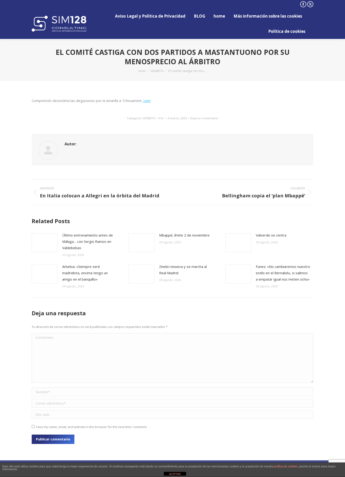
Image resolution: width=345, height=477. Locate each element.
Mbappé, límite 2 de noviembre (184, 235)
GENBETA (148, 118)
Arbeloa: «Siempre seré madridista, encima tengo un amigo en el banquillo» (85, 273)
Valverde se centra (271, 235)
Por (161, 118)
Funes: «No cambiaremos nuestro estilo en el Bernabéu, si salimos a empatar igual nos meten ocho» (283, 273)
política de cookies (286, 466)
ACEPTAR (175, 474)
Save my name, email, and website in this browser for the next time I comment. (91, 427)
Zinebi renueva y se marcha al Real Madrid (183, 269)
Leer (146, 100)
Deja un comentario (204, 118)
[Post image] (45, 242)
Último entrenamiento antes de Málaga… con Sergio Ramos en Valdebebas (87, 241)
